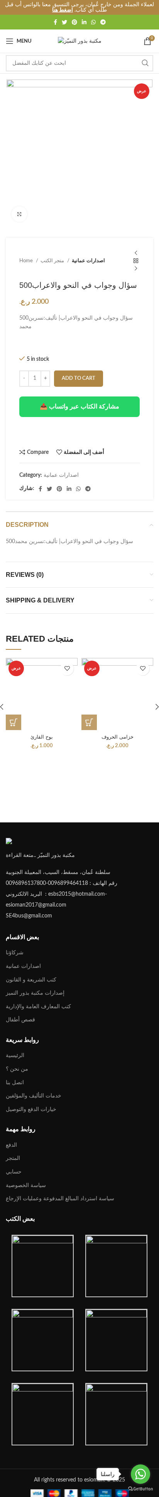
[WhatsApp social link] (93, 22)
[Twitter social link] (64, 22)
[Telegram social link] (103, 22)
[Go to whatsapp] (140, 1474)
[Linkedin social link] (84, 22)
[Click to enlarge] (19, 214)
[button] (13, 722)
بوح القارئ (41, 737)
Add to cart (78, 378)
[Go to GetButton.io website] (140, 1489)
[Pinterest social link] (74, 22)
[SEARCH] (145, 63)
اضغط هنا (62, 10)
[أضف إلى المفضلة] (67, 668)
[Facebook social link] (55, 22)
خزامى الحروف (117, 737)
